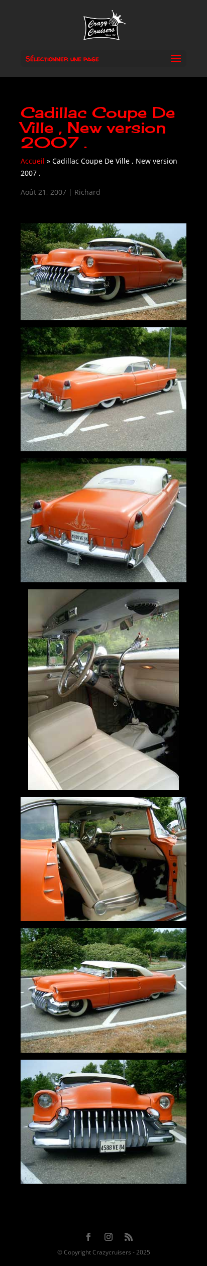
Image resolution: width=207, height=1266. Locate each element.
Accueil (33, 161)
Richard (87, 192)
